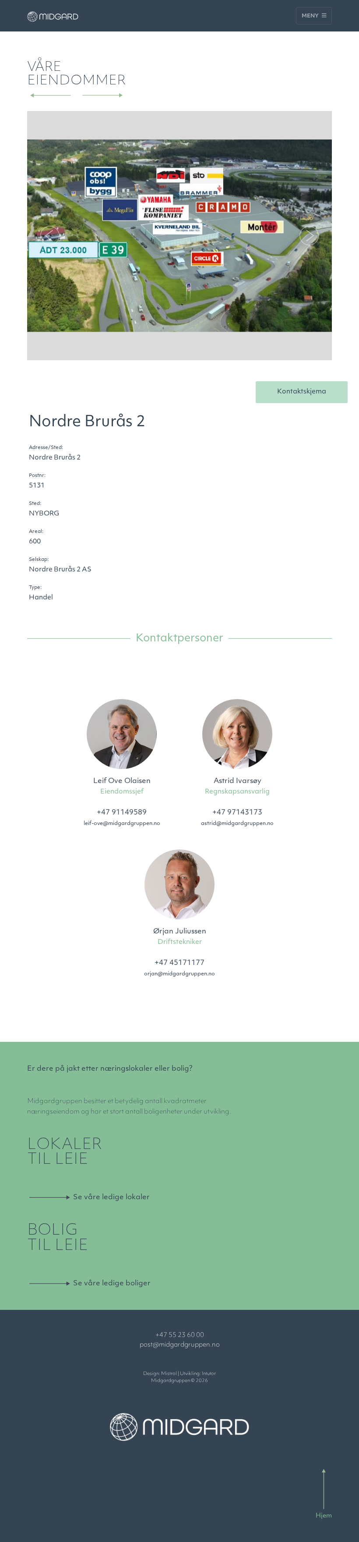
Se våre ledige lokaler (111, 1197)
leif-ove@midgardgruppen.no (122, 823)
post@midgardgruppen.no (180, 1345)
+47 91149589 (122, 812)
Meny (311, 16)
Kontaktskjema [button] (301, 392)
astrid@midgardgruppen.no (237, 823)
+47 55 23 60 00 (179, 1335)
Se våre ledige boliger (112, 1283)
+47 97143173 (237, 812)
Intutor (209, 1373)
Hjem (324, 1516)
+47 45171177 (179, 963)
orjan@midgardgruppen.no (179, 974)
